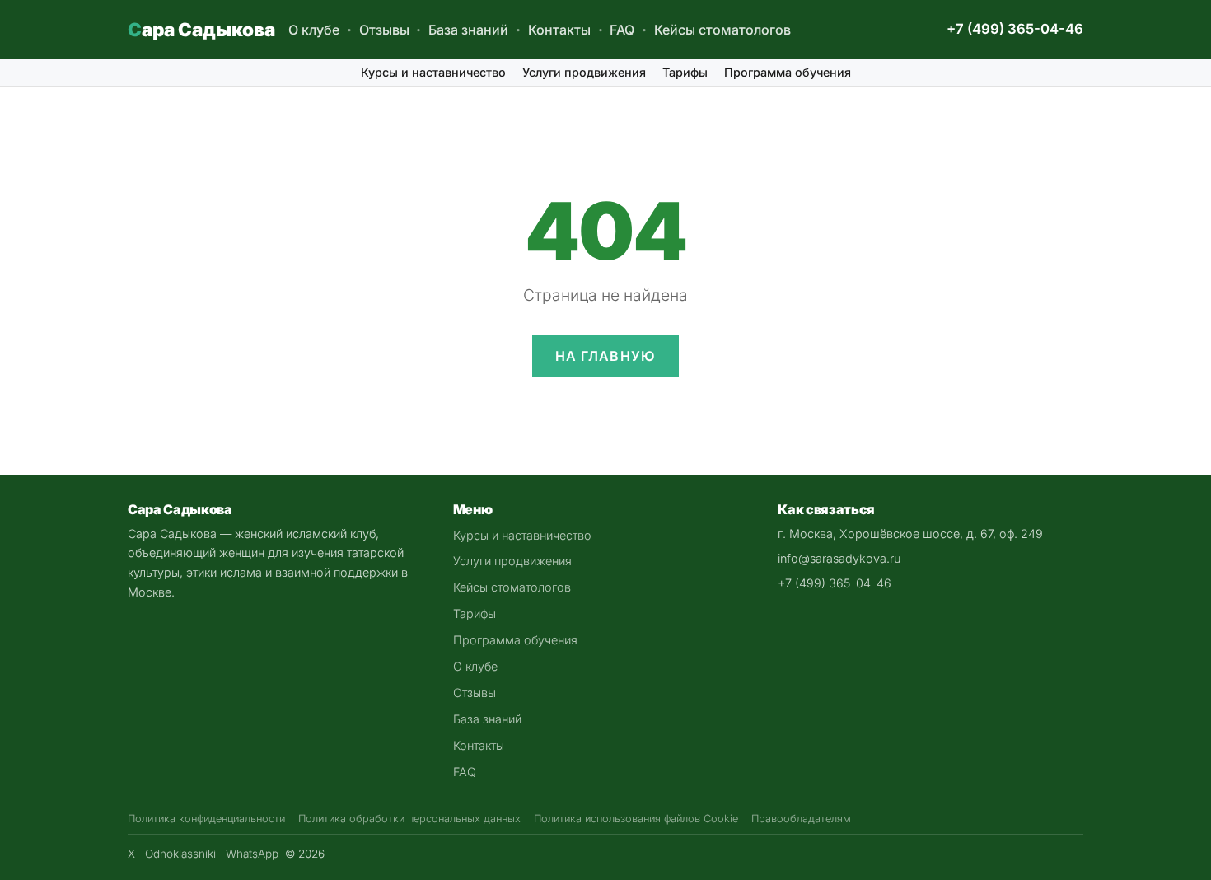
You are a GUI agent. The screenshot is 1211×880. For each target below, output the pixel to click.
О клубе (313, 29)
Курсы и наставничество (433, 72)
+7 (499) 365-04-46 (1015, 29)
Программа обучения (787, 72)
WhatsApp (252, 853)
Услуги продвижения (584, 72)
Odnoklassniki (180, 853)
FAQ (622, 29)
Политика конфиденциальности (206, 818)
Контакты (559, 29)
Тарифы (685, 72)
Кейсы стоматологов (722, 29)
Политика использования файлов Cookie (636, 818)
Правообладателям (801, 818)
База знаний (468, 29)
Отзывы (384, 29)
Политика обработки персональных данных (409, 818)
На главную (606, 356)
